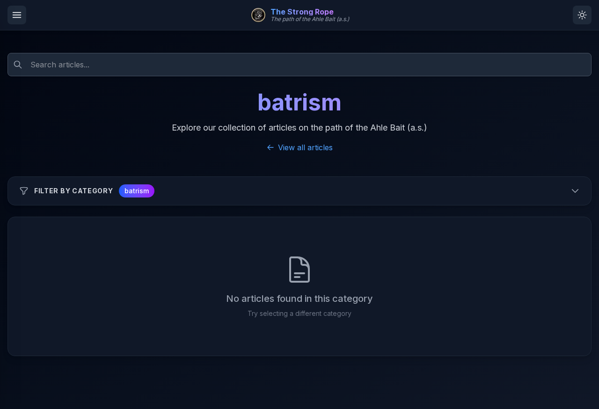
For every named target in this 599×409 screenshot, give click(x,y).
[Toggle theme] (582, 15)
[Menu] (16, 15)
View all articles (305, 147)
